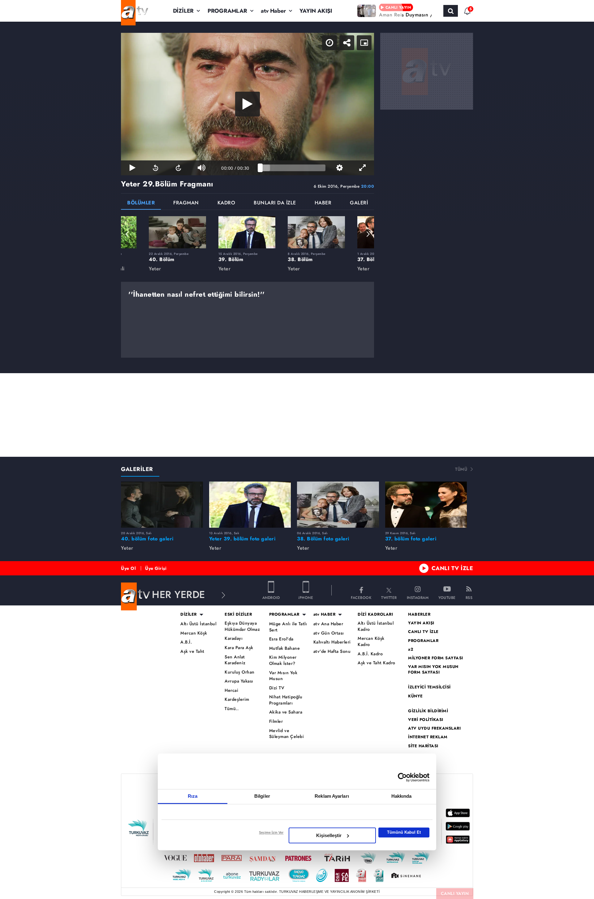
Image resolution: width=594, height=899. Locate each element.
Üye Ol (128, 568)
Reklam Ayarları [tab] (332, 796)
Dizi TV (277, 688)
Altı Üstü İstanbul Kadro (376, 626)
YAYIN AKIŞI (315, 11)
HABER (323, 203)
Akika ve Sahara (286, 712)
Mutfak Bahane (284, 648)
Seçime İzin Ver (271, 832)
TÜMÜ (461, 469)
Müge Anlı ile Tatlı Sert (288, 627)
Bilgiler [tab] (262, 796)
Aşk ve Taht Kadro (376, 663)
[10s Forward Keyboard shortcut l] (178, 167)
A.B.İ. (186, 642)
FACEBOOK (361, 597)
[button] (127, 234)
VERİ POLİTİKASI (425, 719)
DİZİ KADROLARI (375, 614)
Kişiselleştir (329, 835)
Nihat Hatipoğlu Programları (286, 700)
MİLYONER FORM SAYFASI (435, 658)
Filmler (276, 721)
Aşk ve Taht (192, 651)
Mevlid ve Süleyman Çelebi (286, 734)
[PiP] (364, 42)
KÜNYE (415, 696)
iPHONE (305, 597)
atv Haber (273, 11)
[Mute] (201, 167)
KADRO (226, 203)
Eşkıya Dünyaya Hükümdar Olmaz (242, 626)
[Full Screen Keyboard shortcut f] (362, 167)
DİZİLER (183, 11)
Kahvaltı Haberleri (332, 642)
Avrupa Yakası (239, 681)
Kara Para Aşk (239, 648)
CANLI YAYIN (455, 893)
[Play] (247, 104)
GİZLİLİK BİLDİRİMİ (428, 711)
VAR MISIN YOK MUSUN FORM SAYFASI (433, 669)
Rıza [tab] (192, 796)
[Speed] (329, 42)
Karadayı (234, 638)
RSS (469, 597)
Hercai (231, 690)
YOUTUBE (447, 597)
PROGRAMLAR (227, 11)
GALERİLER (137, 469)
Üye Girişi (155, 568)
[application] (247, 104)
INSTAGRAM (418, 597)
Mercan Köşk (193, 633)
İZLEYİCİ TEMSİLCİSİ (429, 687)
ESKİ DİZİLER (238, 614)
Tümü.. (232, 709)
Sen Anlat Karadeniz (235, 660)
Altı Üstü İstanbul (198, 624)
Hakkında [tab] (401, 796)
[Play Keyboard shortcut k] (132, 167)
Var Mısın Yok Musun (283, 676)
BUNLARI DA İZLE (275, 203)
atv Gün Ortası (328, 633)
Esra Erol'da (281, 639)
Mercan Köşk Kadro (371, 641)
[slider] (293, 167)
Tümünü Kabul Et (404, 832)
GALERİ (359, 203)
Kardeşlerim (237, 699)
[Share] (346, 42)
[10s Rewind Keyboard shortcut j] (155, 167)
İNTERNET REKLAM (428, 737)
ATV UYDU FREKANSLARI (434, 728)
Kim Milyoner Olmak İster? (283, 660)
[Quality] (339, 167)
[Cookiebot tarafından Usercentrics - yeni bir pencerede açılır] (402, 777)
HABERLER (419, 614)
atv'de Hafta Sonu (332, 651)
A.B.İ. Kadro (370, 654)
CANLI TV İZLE (452, 568)
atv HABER (324, 614)
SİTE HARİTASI (423, 746)
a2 (410, 649)
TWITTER (389, 597)
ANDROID (271, 597)
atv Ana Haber (328, 624)
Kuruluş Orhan (240, 672)
